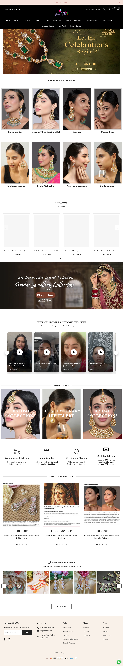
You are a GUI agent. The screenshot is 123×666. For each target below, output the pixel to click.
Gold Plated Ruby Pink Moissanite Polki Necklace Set (46, 251)
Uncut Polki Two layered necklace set (76, 251)
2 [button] (61, 69)
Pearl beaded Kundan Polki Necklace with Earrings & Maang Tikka (107, 251)
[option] (61, 51)
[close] (119, 2)
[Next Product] (117, 227)
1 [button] (59, 69)
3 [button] (63, 69)
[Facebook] (4, 639)
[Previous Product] (5, 227)
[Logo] (61, 12)
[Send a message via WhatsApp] (119, 662)
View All (61, 206)
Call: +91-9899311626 (47, 628)
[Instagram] (9, 639)
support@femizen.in (46, 631)
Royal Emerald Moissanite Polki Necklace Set (16, 251)
